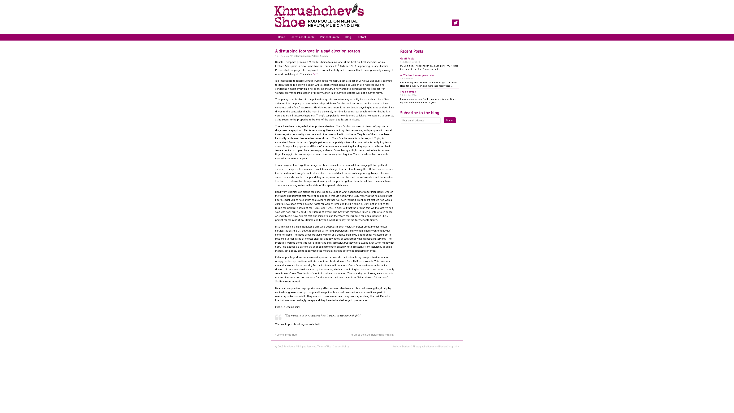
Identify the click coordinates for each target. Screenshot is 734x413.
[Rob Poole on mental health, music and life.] (319, 28)
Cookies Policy (341, 346)
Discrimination (303, 55)
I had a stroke (408, 91)
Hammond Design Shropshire (443, 346)
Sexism (324, 55)
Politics (315, 55)
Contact (361, 37)
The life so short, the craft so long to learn (371, 334)
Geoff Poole (407, 58)
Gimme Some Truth (286, 334)
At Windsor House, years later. (417, 75)
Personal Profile (330, 37)
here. (315, 74)
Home (281, 37)
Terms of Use (324, 346)
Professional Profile (303, 37)
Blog (348, 37)
